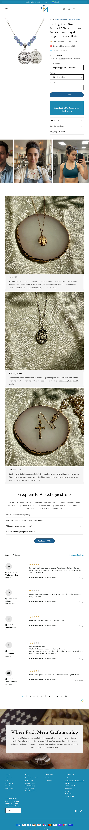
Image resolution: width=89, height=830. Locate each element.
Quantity (52, 83)
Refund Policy (29, 788)
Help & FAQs (29, 780)
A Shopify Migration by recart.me (52, 829)
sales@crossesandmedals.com (74, 780)
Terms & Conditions (31, 791)
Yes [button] (45, 577)
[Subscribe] (18, 810)
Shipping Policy (30, 785)
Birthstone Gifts (60, 19)
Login (7, 780)
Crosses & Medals (37, 829)
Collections (8, 778)
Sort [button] (7, 555)
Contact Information (31, 778)
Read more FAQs (44, 541)
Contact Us (48, 780)
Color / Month (56, 63)
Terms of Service (30, 783)
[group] (44, 574)
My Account (9, 783)
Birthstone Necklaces (73, 19)
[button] (6, 9)
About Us (48, 778)
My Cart (7, 785)
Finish (52, 73)
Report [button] (49, 577)
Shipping (62, 58)
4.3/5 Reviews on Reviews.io (66, 110)
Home (52, 19)
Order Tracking (10, 788)
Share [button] (53, 577)
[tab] (76, 555)
